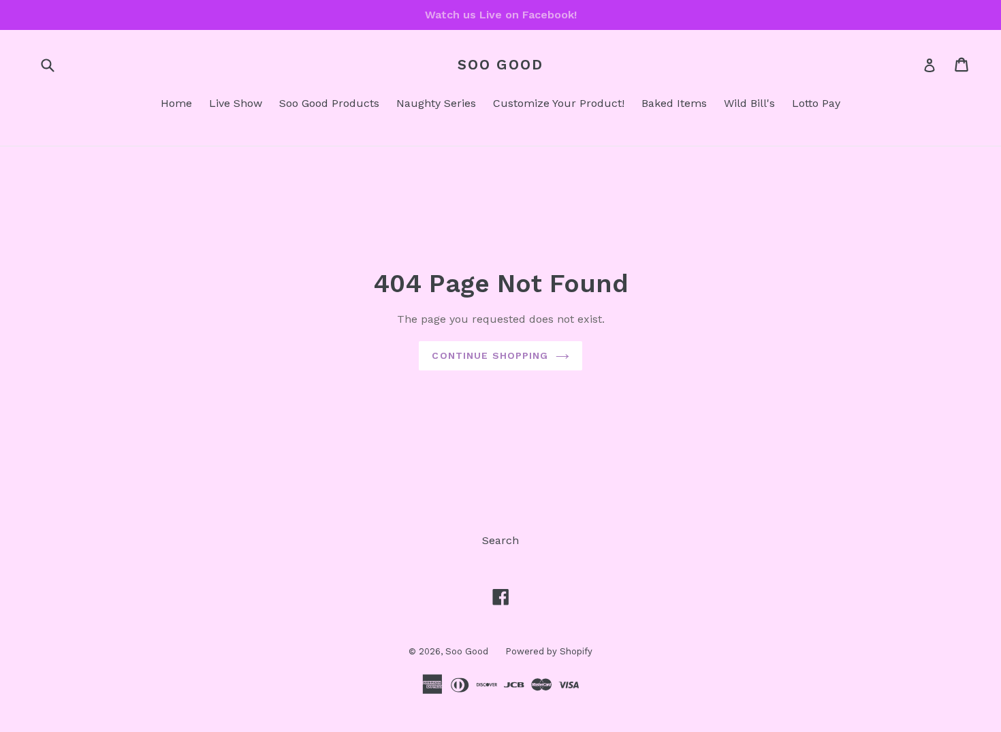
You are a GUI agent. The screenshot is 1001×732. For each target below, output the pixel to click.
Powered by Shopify (548, 651)
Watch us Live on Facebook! (501, 14)
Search (500, 540)
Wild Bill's (749, 103)
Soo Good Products (329, 103)
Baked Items (674, 103)
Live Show (235, 103)
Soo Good (500, 64)
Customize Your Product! (558, 103)
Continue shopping (490, 355)
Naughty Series (436, 103)
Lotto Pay (816, 103)
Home (176, 103)
